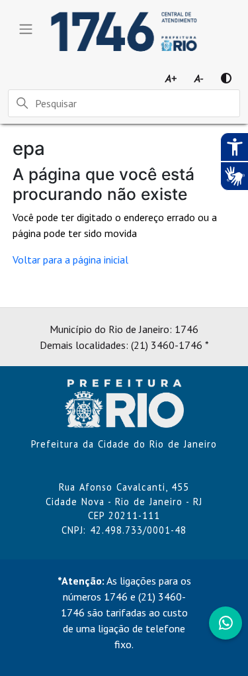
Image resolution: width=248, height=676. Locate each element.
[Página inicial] (124, 402)
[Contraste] (226, 78)
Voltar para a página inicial (70, 259)
